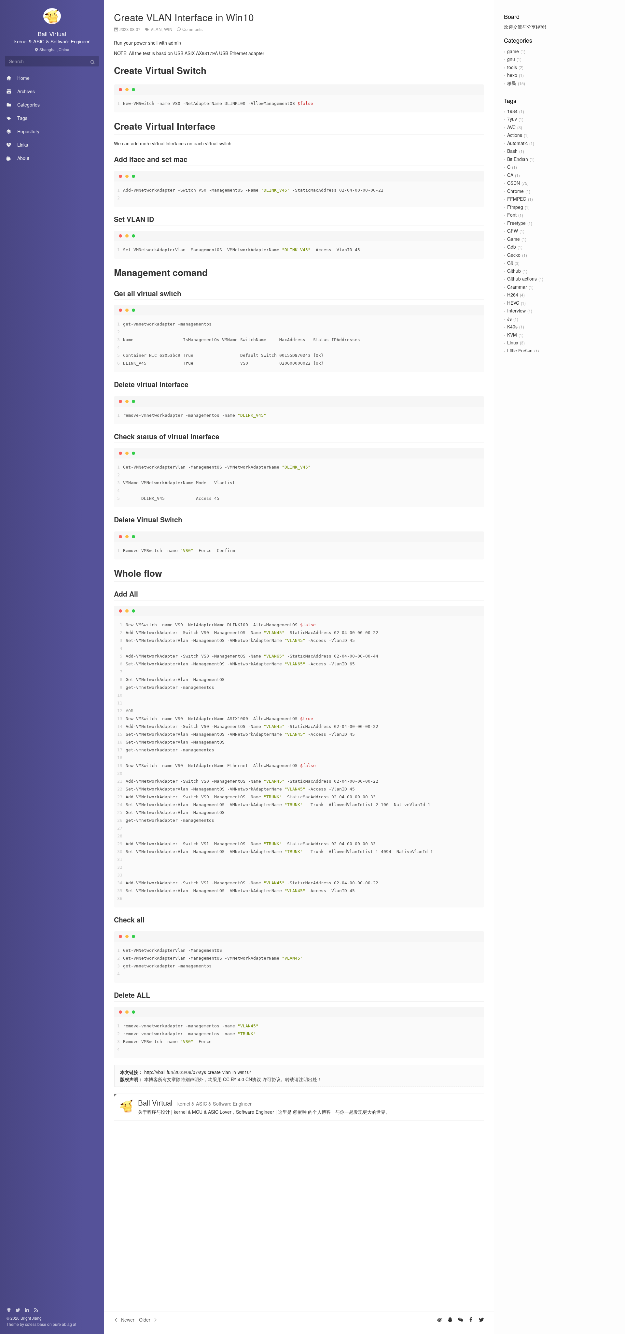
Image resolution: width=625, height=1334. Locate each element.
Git (510, 262)
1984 (512, 111)
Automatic (517, 143)
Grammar (517, 286)
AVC (511, 127)
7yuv (512, 119)
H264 (512, 294)
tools (512, 67)
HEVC (513, 302)
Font (512, 214)
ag (70, 1324)
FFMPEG (516, 199)
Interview (516, 310)
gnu (511, 59)
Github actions (522, 278)
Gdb (511, 246)
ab (64, 1324)
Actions (514, 135)
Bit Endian (517, 159)
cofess (31, 1324)
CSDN (513, 183)
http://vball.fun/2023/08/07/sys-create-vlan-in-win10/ (197, 1072)
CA (510, 175)
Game (513, 239)
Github (514, 271)
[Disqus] (299, 1216)
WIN (168, 29)
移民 (511, 83)
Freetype (516, 223)
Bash (512, 151)
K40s (512, 326)
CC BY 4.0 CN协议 (242, 1079)
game (513, 51)
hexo (512, 75)
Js (509, 318)
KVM (512, 334)
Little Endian (520, 350)
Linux (512, 342)
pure (57, 1324)
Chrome (515, 191)
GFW (512, 230)
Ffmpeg (515, 207)
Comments (192, 29)
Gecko (514, 255)
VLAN (155, 29)
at (74, 1324)
